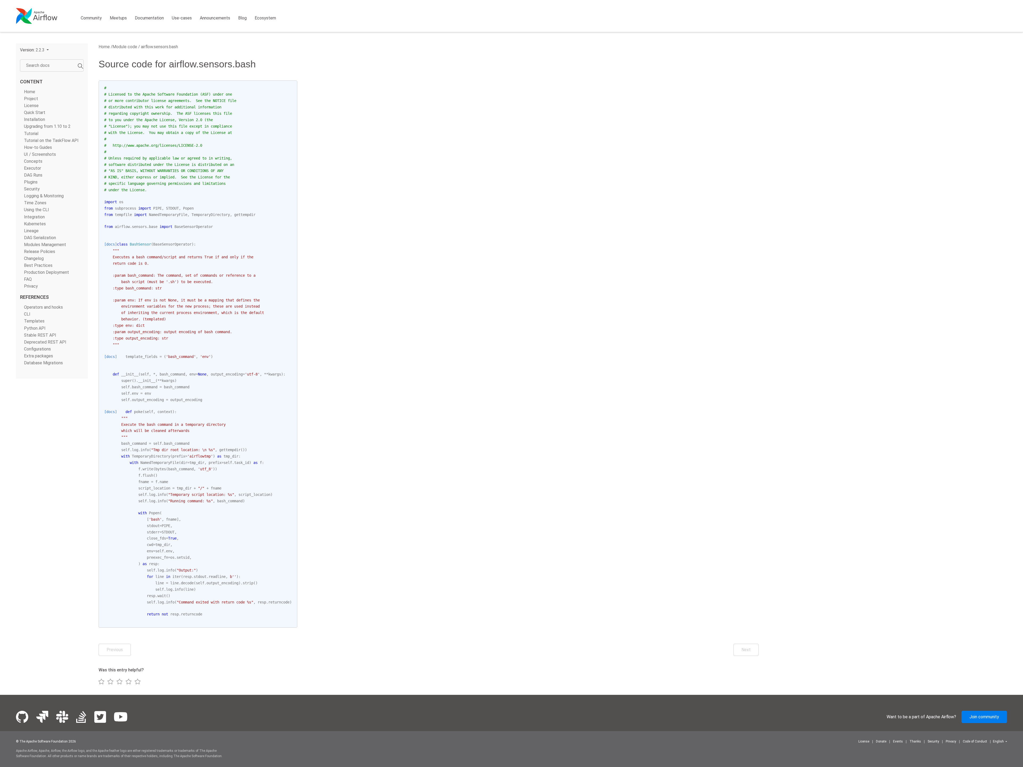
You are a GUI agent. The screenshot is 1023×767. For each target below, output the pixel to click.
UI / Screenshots (40, 154)
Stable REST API (40, 335)
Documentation (149, 18)
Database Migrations (43, 362)
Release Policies (39, 251)
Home (29, 91)
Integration (34, 216)
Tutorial (31, 133)
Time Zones (35, 202)
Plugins (31, 182)
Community (91, 18)
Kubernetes (35, 223)
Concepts (33, 161)
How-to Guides (38, 147)
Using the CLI (36, 209)
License (31, 105)
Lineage (31, 230)
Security (32, 188)
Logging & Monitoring (44, 195)
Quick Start (34, 112)
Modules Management (45, 244)
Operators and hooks (43, 307)
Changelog (34, 258)
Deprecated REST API (45, 342)
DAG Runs (33, 175)
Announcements (215, 18)
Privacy (31, 286)
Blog (242, 18)
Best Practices (38, 265)
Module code (124, 46)
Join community (984, 716)
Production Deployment (46, 272)
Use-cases (182, 18)
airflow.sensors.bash (159, 46)
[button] (34, 49)
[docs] (110, 244)
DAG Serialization (40, 237)
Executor (32, 168)
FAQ (28, 279)
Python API (35, 328)
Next (746, 649)
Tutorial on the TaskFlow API (51, 140)
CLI (27, 314)
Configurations (37, 349)
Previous (115, 649)
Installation (34, 119)
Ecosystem (265, 18)
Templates (34, 321)
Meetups (118, 18)
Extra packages (38, 355)
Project (31, 98)
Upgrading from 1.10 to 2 (47, 126)
